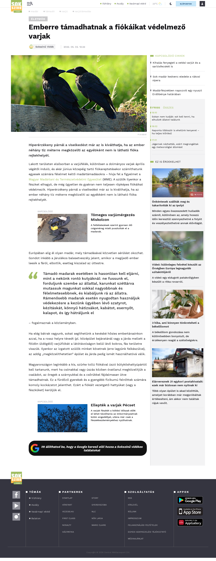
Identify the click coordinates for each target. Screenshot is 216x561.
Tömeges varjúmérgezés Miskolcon (113, 217)
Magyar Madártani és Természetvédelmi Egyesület (65, 179)
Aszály (120, 3)
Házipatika (68, 532)
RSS (130, 498)
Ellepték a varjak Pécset (113, 405)
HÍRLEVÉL (133, 505)
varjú (65, 11)
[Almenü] (29, 4)
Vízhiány (106, 3)
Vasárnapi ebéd (137, 3)
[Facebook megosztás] (14, 146)
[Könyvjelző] (14, 165)
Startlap (67, 498)
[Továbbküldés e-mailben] (14, 155)
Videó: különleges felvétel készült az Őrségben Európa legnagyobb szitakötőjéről (176, 268)
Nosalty (66, 525)
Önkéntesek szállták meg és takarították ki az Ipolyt (171, 203)
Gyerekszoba (99, 505)
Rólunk (132, 511)
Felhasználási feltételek (143, 525)
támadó (50, 11)
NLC (94, 511)
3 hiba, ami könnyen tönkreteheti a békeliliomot (175, 324)
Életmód (38, 18)
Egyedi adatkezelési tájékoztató (147, 532)
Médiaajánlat (135, 538)
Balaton (35, 518)
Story (95, 498)
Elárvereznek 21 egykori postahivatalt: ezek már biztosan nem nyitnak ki (177, 383)
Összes (168, 107)
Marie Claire (99, 525)
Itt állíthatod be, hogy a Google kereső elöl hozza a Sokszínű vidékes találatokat (92, 448)
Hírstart (67, 505)
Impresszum (134, 518)
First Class (68, 518)
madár (34, 11)
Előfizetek (186, 4)
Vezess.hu (68, 511)
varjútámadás (83, 11)
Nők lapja (97, 518)
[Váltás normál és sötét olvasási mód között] (171, 4)
